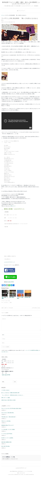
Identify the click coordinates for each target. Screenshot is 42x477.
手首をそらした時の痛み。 (6, 421)
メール (3, 338)
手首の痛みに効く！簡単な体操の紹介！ (8, 416)
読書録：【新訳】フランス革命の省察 (7, 307)
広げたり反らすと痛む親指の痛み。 (8, 412)
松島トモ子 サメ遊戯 (5, 397)
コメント (4, 318)
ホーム (2, 15)
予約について (12, 205)
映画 (10, 302)
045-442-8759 (10, 282)
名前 (3, 334)
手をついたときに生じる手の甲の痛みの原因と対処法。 (11, 408)
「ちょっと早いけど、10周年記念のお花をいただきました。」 (12, 395)
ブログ (6, 300)
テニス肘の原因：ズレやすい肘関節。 (8, 429)
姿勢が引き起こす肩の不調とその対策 (8, 400)
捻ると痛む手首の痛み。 (5, 446)
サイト (3, 342)
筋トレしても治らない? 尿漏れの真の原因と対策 (10, 392)
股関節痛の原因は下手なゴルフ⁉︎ (7, 425)
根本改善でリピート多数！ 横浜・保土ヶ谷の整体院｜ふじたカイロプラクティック (21, 3)
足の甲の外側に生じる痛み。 (36, 307)
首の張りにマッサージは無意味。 (7, 437)
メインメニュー (21, 10)
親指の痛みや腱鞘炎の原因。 (6, 442)
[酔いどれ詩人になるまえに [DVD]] (4, 80)
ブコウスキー (6, 302)
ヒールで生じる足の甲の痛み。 (7, 433)
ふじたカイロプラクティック (9, 262)
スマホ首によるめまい (5, 390)
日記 (9, 300)
